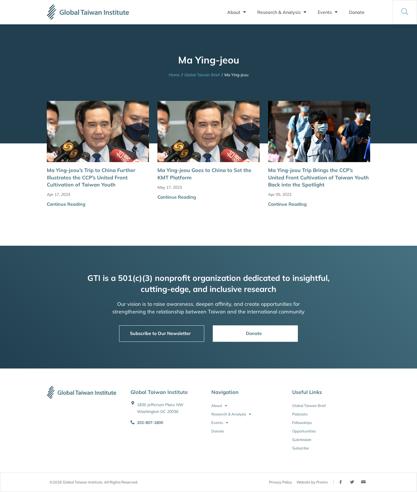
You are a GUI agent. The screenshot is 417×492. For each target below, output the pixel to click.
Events (325, 12)
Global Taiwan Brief (202, 74)
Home (174, 74)
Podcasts (300, 414)
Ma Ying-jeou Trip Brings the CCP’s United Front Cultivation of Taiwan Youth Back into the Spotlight (318, 177)
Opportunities (304, 431)
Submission (301, 439)
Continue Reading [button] (66, 204)
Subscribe (300, 448)
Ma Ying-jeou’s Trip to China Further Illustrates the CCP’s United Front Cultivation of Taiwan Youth (91, 177)
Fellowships (302, 422)
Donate (357, 12)
